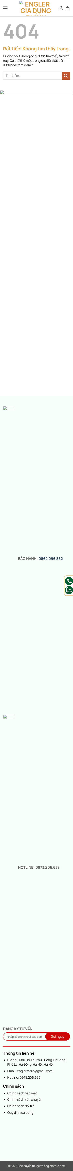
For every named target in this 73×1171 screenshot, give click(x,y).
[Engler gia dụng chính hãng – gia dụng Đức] (35, 8)
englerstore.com (54, 1166)
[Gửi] (66, 76)
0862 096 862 (51, 558)
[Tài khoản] (61, 8)
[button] (68, 8)
